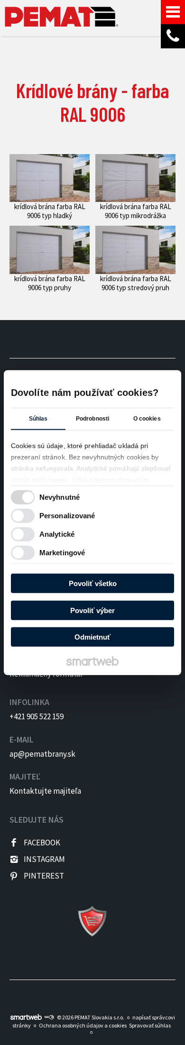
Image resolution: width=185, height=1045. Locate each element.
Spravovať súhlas (150, 1025)
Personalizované (67, 515)
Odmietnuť (92, 637)
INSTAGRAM (44, 859)
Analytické (56, 534)
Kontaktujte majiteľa (45, 791)
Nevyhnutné (59, 497)
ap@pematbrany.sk (42, 754)
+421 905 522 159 (36, 716)
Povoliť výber (92, 610)
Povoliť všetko (93, 583)
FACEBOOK (42, 842)
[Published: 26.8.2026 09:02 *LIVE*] (49, 1017)
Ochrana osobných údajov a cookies (83, 1025)
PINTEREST (44, 876)
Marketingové (62, 552)
